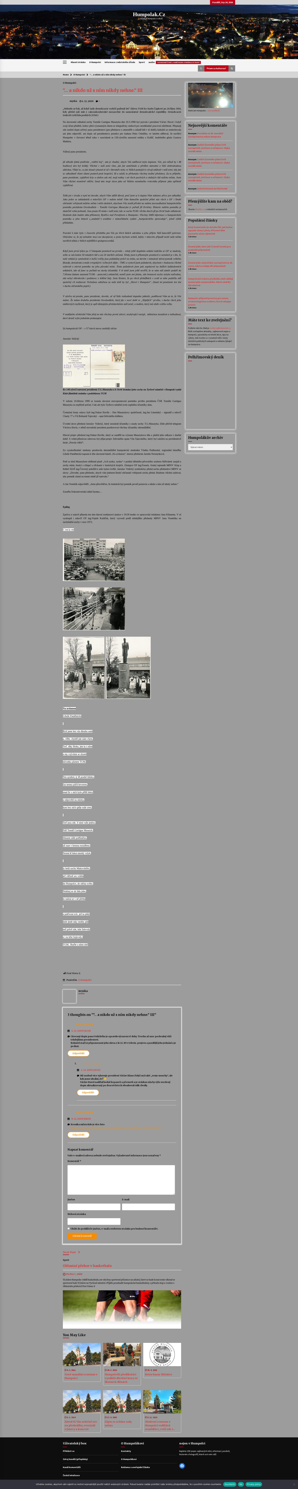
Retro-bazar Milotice (158, 1374)
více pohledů (214, 110)
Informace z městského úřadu (120, 62)
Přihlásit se (68, 1451)
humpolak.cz (149, 14)
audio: (174, 62)
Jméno (71, 1199)
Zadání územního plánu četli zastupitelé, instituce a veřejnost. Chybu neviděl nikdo (209, 148)
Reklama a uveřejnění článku (135, 1467)
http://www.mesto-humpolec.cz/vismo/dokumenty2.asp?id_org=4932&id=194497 (116, 1127)
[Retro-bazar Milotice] (162, 1354)
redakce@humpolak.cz (220, 328)
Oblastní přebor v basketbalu (87, 1266)
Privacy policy (254, 1484)
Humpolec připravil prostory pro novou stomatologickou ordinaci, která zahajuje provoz (209, 301)
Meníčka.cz (200, 209)
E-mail (125, 1199)
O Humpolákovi (129, 1459)
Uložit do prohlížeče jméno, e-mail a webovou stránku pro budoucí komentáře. (114, 1228)
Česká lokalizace (71, 1475)
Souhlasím (230, 1484)
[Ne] (294, 1484)
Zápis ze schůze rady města (118, 1423)
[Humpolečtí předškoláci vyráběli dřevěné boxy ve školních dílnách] (122, 1354)
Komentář (74, 1161)
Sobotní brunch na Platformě (212, 188)
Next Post (69, 1252)
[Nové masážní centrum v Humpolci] (82, 1354)
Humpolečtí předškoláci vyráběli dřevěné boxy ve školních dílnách (121, 1378)
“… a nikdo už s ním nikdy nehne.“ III (103, 90)
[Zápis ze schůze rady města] (122, 1401)
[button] (201, 68)
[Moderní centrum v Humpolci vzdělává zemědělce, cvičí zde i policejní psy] (162, 1401)
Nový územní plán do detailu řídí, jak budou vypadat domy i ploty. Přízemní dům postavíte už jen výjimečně (210, 230)
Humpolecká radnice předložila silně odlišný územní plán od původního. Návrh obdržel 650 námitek (210, 282)
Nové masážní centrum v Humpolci (81, 1376)
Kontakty (126, 1451)
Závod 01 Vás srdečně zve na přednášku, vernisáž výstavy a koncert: (81, 1425)
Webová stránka (77, 1214)
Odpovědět (78, 1053)
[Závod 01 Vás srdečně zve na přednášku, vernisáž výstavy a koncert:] (82, 1401)
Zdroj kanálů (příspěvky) (75, 1459)
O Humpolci (95, 62)
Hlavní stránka (78, 62)
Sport (142, 62)
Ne (240, 1484)
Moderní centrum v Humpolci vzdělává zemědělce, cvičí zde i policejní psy (159, 1425)
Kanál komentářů (72, 1467)
